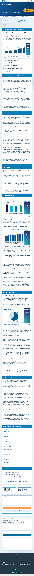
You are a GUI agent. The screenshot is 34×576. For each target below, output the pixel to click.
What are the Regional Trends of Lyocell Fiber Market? (11, 520)
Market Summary (6, 16)
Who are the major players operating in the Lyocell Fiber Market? (14, 476)
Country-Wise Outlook (6, 524)
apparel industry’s (18, 222)
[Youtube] (21, 572)
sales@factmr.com (6, 548)
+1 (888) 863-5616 (7, 546)
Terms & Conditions (11, 559)
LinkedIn (9, 491)
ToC (22, 16)
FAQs (19, 16)
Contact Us (21, 556)
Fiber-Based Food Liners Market (8, 498)
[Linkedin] (19, 572)
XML (21, 559)
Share (29, 56)
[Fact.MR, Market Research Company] (4, 1)
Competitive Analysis (6, 527)
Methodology (28, 16)
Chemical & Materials (5, 12)
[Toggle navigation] (31, 1)
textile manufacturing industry (19, 121)
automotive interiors (22, 332)
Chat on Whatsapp (6, 541)
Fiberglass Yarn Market (21, 498)
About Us (11, 556)
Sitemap (25, 559)
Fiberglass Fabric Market (7, 500)
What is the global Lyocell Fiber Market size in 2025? (12, 472)
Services (16, 556)
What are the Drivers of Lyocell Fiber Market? (9, 518)
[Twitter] (18, 572)
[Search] (28, 1)
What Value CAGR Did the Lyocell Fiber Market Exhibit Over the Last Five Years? (16, 481)
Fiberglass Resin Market (7, 502)
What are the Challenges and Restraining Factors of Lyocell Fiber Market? (14, 522)
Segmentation (13, 16)
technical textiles (10, 284)
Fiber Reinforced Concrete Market (23, 500)
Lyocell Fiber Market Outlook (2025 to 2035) (9, 516)
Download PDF (17, 510)
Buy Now (28, 10)
